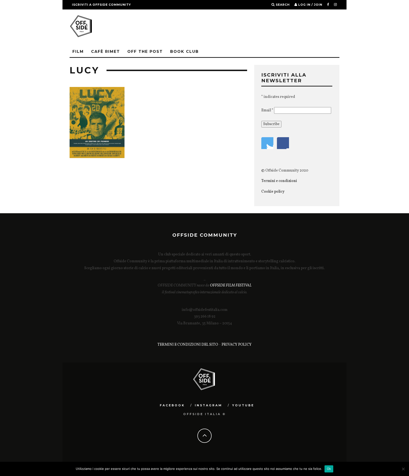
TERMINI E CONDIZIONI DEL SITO (187, 344)
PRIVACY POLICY (237, 344)
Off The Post (145, 51)
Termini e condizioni (279, 181)
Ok (329, 469)
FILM (78, 51)
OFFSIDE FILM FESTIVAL (231, 285)
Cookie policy (273, 191)
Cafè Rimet (105, 51)
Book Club (184, 51)
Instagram (208, 405)
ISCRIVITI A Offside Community (101, 4)
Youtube (243, 405)
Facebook (172, 405)
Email (267, 110)
